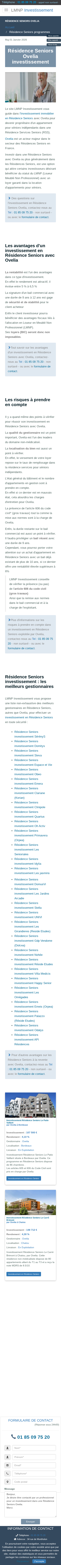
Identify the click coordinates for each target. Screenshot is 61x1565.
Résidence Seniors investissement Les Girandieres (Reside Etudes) (32, 926)
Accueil (9, 27)
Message (9, 1488)
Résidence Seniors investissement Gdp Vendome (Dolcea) (33, 940)
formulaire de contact (35, 217)
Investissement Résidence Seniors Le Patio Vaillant (27, 1121)
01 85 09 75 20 (26, 2)
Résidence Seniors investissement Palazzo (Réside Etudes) (29, 1016)
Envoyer (30, 1521)
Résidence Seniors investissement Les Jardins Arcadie (31, 893)
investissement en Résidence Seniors (29, 717)
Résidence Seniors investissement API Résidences (26, 1039)
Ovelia (9, 138)
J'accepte (39, 1561)
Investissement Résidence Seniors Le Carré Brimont (27, 1219)
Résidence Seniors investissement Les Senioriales (26, 849)
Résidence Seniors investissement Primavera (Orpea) (30, 835)
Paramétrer (23, 1561)
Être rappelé (53, 40)
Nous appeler (53, 36)
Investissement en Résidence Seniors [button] (23, 1178)
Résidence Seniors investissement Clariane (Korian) (29, 793)
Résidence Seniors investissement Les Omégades (26, 992)
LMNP (32, 10)
